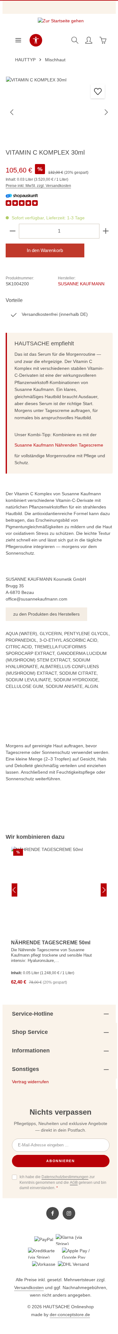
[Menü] (18, 40)
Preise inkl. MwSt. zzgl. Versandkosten (38, 186)
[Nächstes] (105, 112)
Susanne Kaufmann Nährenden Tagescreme (58, 444)
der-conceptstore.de (70, 1314)
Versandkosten (29, 1287)
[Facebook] (52, 1213)
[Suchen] (75, 40)
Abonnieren (60, 1161)
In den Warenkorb (45, 250)
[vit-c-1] (59, 112)
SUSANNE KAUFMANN (81, 283)
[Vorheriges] (12, 112)
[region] (59, 915)
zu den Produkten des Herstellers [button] (46, 614)
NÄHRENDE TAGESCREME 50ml (50, 942)
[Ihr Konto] (88, 40)
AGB (74, 1182)
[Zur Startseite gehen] (61, 22)
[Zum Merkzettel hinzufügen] (98, 91)
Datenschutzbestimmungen (65, 1177)
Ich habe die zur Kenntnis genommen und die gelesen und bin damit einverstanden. (63, 1182)
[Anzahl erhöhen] (106, 231)
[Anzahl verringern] (12, 231)
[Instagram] (69, 1213)
